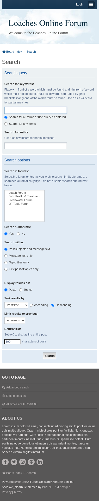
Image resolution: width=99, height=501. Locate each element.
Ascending (41, 305)
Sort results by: (14, 298)
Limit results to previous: (21, 313)
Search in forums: (16, 171)
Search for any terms (22, 123)
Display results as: (17, 283)
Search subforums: (17, 227)
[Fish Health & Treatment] (24, 196)
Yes (11, 233)
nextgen (65, 487)
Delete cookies (16, 396)
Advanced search (17, 387)
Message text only (20, 255)
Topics (27, 289)
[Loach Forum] (24, 193)
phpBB (22, 482)
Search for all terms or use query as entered (37, 117)
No (23, 233)
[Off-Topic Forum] (24, 204)
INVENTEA (49, 487)
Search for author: (16, 132)
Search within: (14, 242)
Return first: (12, 329)
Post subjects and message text (29, 249)
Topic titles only (18, 262)
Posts (12, 289)
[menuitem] (7, 492)
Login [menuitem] (80, 4)
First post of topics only (23, 269)
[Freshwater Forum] (24, 200)
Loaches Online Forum (48, 22)
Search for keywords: (19, 84)
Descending (63, 305)
